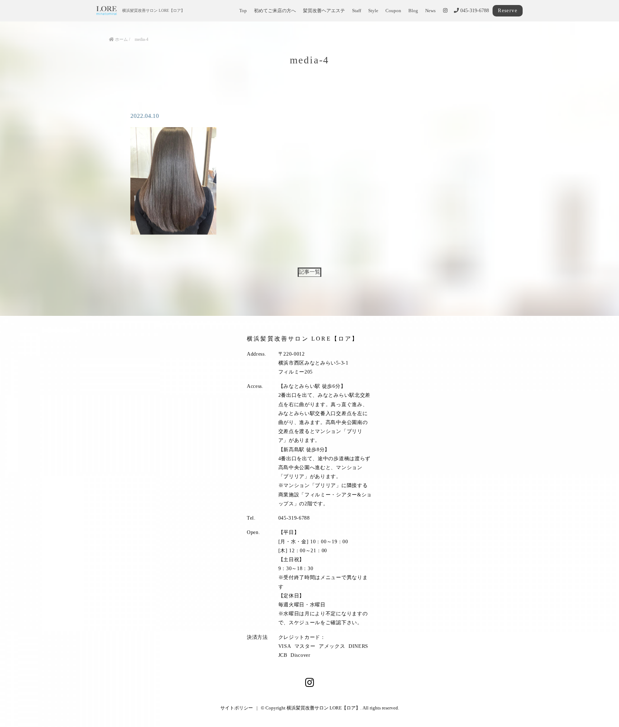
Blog (413, 10)
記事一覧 (309, 272)
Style (373, 10)
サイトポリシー (236, 708)
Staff (356, 10)
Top (243, 10)
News (430, 10)
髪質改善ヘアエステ (324, 10)
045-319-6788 (474, 10)
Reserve (507, 10)
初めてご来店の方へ (275, 10)
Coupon (393, 10)
